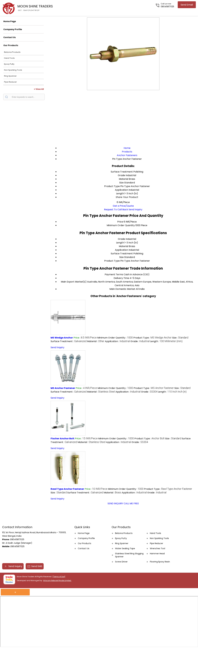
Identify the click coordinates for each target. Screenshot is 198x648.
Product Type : (152, 337)
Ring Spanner (10, 76)
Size (121, 257)
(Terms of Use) (58, 576)
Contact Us (9, 37)
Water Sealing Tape (125, 548)
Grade (121, 239)
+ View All (39, 89)
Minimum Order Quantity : (115, 337)
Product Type (112, 260)
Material (123, 246)
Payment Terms (114, 274)
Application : (117, 341)
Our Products (10, 45)
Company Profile (12, 29)
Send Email (187, 4)
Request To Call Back (116, 209)
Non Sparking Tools (13, 70)
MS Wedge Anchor (62, 337)
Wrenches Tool (157, 548)
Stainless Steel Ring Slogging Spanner (129, 555)
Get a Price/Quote (123, 206)
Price (120, 221)
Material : (95, 341)
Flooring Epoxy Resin (160, 561)
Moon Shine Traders (35, 7)
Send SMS (36, 566)
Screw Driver (121, 561)
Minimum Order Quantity (121, 225)
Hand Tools (9, 58)
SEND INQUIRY (115, 503)
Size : (180, 337)
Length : (166, 341)
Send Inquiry (135, 209)
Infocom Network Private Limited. (57, 580)
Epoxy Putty (9, 64)
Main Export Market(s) (74, 281)
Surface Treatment (122, 253)
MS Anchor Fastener (63, 388)
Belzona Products (12, 52)
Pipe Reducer (10, 82)
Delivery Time (121, 278)
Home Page (9, 21)
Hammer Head (157, 553)
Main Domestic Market (122, 289)
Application (121, 250)
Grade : (140, 341)
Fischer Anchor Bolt (62, 438)
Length (120, 242)
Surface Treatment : (69, 341)
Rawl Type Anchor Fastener (67, 489)
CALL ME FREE (131, 503)
